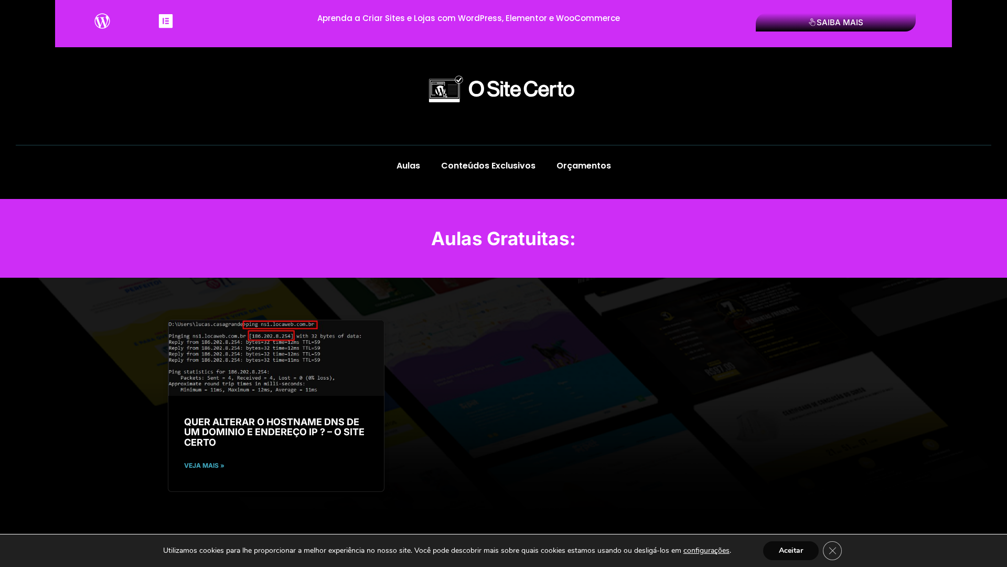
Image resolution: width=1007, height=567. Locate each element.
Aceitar (791, 550)
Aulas (408, 166)
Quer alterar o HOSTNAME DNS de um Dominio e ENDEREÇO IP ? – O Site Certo (274, 432)
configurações (706, 550)
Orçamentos (583, 166)
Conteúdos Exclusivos (488, 166)
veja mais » (204, 465)
